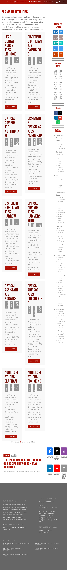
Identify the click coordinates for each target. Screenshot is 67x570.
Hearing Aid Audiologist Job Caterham (15, 554)
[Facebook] (50, 451)
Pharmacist (61, 325)
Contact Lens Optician (60, 208)
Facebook (50, 457)
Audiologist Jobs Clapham (11, 377)
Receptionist (61, 171)
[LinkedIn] (50, 468)
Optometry (60, 255)
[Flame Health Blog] (64, 468)
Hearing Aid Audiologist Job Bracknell (47, 548)
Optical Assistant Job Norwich (11, 292)
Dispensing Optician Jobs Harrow (12, 210)
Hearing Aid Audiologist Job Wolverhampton (12, 548)
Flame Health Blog (64, 476)
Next (33, 442)
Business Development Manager (61, 199)
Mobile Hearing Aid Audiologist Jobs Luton (17, 543)
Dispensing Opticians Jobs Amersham (35, 127)
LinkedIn (49, 474)
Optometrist (61, 294)
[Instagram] (64, 451)
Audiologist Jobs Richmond (34, 377)
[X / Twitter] (57, 451)
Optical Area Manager (60, 284)
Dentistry (59, 152)
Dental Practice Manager (60, 167)
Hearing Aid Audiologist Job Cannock (47, 543)
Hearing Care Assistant (60, 246)
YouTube (56, 474)
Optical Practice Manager (60, 290)
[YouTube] (57, 468)
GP (57, 175)
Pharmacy (60, 310)
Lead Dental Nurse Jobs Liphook (10, 46)
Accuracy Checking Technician (60, 313)
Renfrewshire (61, 302)
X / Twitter (56, 458)
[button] (6, 60)
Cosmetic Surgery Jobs (60, 138)
